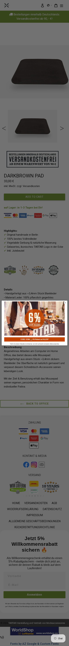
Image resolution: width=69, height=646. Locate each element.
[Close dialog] (65, 302)
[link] (34, 318)
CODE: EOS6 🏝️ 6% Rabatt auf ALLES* (34, 339)
